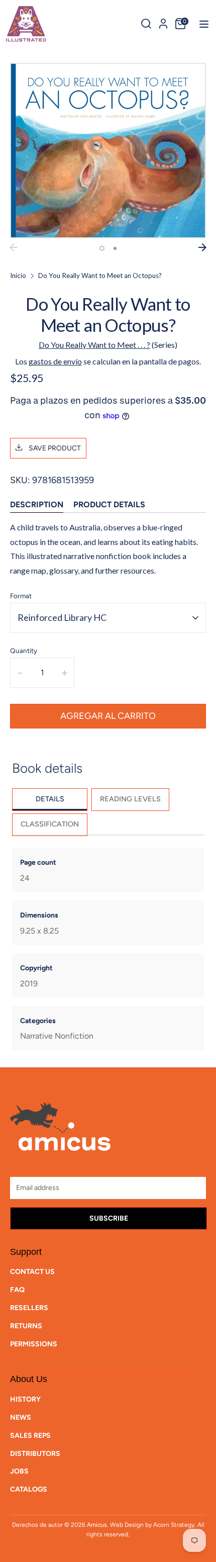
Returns (26, 1326)
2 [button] (115, 248)
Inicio (18, 275)
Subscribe (108, 1218)
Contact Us (32, 1271)
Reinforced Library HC (62, 617)
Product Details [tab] (109, 504)
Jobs (19, 1471)
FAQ (17, 1289)
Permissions (33, 1344)
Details (50, 798)
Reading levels (130, 798)
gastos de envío (55, 361)
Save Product (54, 448)
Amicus (97, 1524)
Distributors (35, 1453)
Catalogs (28, 1489)
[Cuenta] (163, 22)
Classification (50, 824)
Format (21, 596)
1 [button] (101, 248)
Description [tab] (36, 504)
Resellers (29, 1308)
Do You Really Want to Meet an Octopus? (100, 275)
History (25, 1399)
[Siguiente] (202, 247)
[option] (108, 151)
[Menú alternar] (200, 24)
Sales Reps (30, 1435)
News (20, 1417)
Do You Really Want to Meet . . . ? (94, 344)
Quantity (23, 651)
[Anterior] (14, 247)
